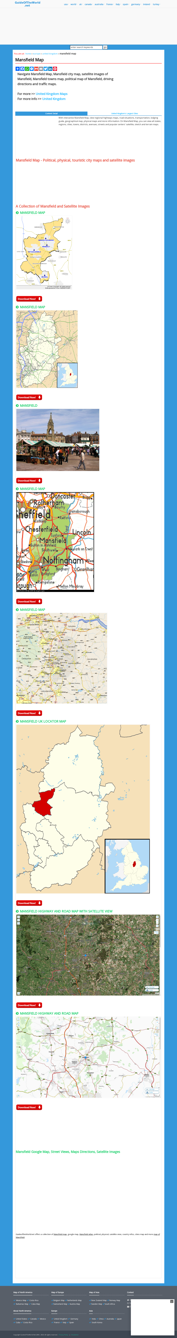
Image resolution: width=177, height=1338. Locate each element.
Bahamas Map (22, 1304)
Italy (64, 1322)
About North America (22, 1311)
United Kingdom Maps (52, 94)
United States (21, 1319)
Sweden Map (96, 1304)
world (73, 4)
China (101, 1319)
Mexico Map (21, 1300)
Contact (130, 1292)
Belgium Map (59, 1300)
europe (36, 53)
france (109, 4)
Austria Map (75, 1304)
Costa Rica (33, 1300)
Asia (91, 1311)
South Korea (97, 1322)
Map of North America (22, 1292)
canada (88, 4)
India (94, 1319)
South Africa (110, 1304)
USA (66, 4)
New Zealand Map (99, 1300)
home (28, 53)
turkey (156, 4)
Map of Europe (57, 1292)
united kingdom (50, 53)
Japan (119, 1319)
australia (99, 4)
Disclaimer (75, 1335)
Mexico (43, 1319)
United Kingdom (54, 99)
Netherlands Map (74, 1300)
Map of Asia (94, 1292)
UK (80, 4)
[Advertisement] (88, 26)
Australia (110, 1319)
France (57, 1322)
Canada (33, 1319)
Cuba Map (35, 1304)
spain (125, 4)
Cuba (18, 1322)
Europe (54, 1311)
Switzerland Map (60, 1304)
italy (118, 4)
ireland (146, 4)
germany (135, 4)
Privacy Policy (63, 1335)
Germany (74, 1319)
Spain (71, 1322)
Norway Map (114, 1300)
